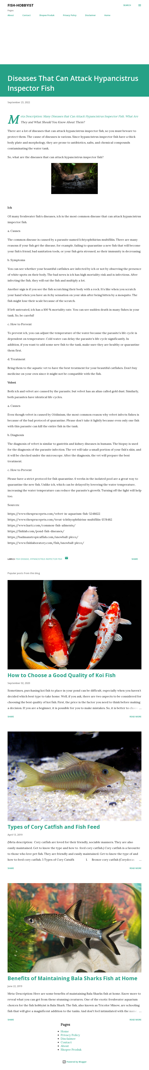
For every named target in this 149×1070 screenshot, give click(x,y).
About (11, 15)
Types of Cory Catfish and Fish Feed (54, 826)
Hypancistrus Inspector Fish (46, 559)
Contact (26, 15)
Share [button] (135, 559)
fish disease (22, 559)
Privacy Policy (70, 15)
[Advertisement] (74, 43)
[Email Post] (66, 559)
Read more (135, 716)
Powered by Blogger (76, 1061)
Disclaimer (90, 15)
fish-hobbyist (21, 5)
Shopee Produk (46, 15)
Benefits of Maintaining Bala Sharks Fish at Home (72, 978)
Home (107, 15)
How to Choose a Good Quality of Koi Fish (62, 675)
